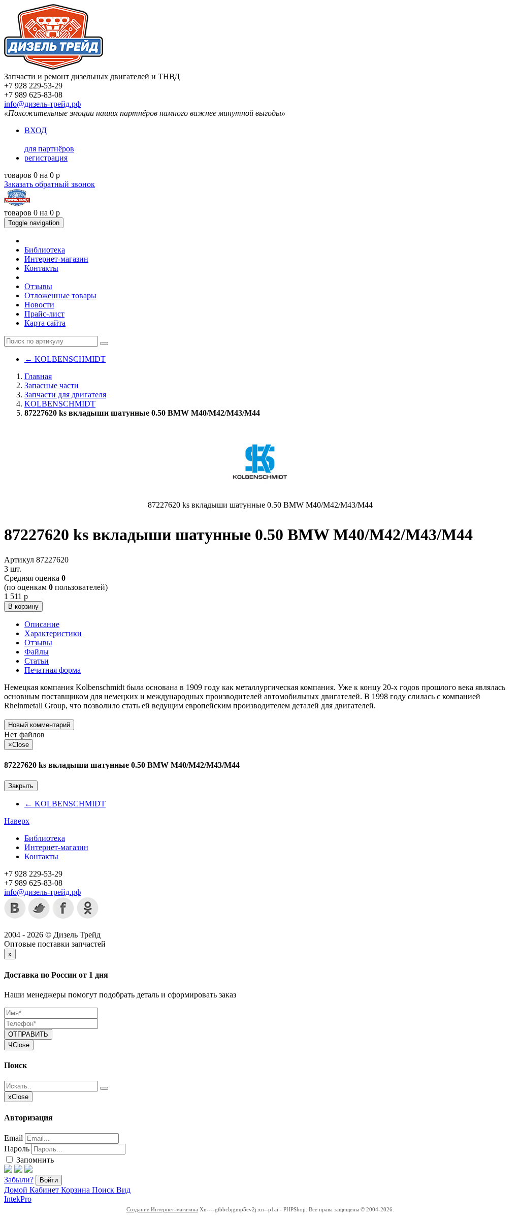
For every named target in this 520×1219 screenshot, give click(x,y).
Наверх (16, 821)
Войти (49, 1180)
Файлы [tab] (36, 651)
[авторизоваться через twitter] (18, 1170)
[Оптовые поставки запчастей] (53, 67)
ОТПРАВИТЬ (28, 1034)
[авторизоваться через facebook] (8, 1170)
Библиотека (44, 249)
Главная (38, 376)
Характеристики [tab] (53, 633)
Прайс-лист (44, 313)
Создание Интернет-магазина (162, 1209)
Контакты (41, 268)
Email (13, 1138)
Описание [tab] (41, 624)
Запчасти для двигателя (65, 394)
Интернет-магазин (56, 259)
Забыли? (19, 1179)
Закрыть (21, 786)
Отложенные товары (60, 295)
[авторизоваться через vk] (28, 1170)
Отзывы (38, 286)
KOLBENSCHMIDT (65, 359)
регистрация (46, 157)
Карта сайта (45, 323)
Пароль (16, 1148)
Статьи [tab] (36, 661)
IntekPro (17, 1199)
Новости (39, 304)
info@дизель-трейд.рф (42, 104)
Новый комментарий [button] (39, 725)
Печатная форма (52, 670)
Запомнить (34, 1159)
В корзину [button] (23, 606)
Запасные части (51, 385)
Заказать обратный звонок (49, 184)
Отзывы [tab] (38, 642)
